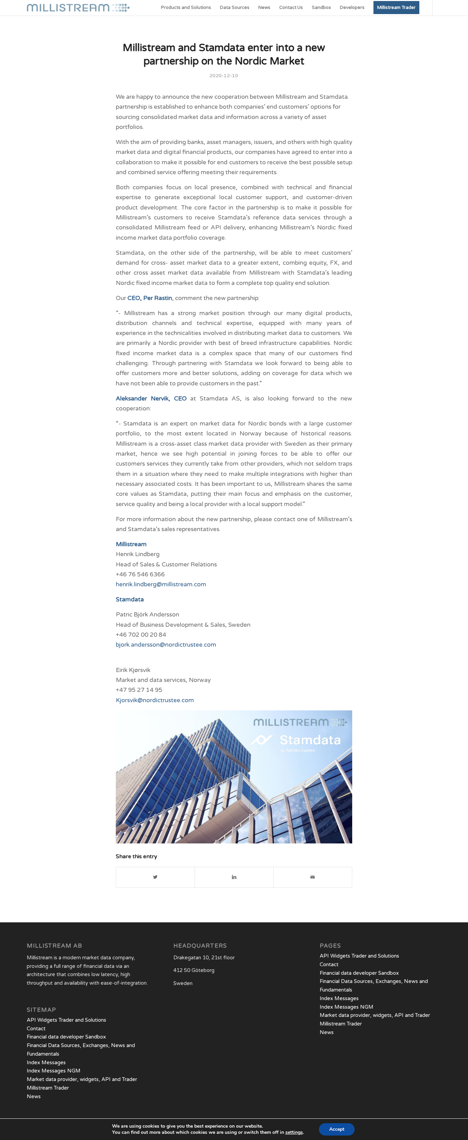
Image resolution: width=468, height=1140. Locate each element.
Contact (36, 1028)
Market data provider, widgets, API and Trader (82, 1079)
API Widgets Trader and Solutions (66, 1020)
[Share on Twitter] (155, 877)
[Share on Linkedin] (234, 877)
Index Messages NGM (54, 1071)
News (34, 1096)
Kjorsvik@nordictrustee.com (155, 700)
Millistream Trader (48, 1088)
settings (294, 1132)
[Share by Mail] (313, 877)
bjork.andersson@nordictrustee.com (166, 644)
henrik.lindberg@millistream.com (161, 584)
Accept (336, 1129)
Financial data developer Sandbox (66, 1037)
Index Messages (46, 1062)
